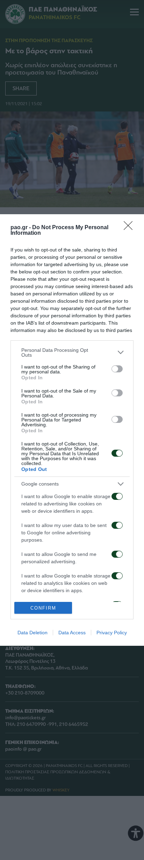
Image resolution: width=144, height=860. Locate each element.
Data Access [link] (72, 632)
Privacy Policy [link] (111, 632)
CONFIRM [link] (43, 608)
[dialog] (72, 430)
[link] (130, 227)
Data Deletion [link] (32, 632)
